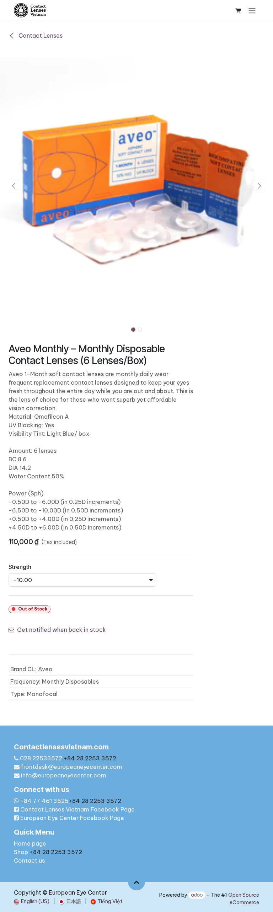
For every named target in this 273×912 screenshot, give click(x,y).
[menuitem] (31, 901)
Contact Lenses (40, 35)
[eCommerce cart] (238, 10)
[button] (13, 185)
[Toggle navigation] (252, 10)
